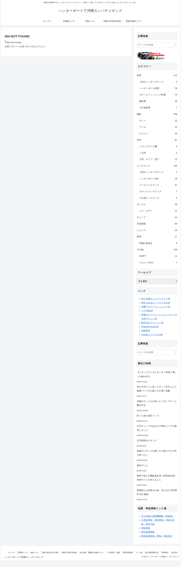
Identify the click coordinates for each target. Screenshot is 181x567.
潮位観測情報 (148, 532)
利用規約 (164, 552)
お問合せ (174, 552)
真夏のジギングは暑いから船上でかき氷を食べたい (157, 453)
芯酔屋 (144, 330)
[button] (175, 44)
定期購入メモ (22, 552)
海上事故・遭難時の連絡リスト (92, 552)
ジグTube (146, 310)
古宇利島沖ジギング (147, 440)
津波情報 (145, 528)
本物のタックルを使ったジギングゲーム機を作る (157, 403)
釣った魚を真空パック (148, 415)
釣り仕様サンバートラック (154, 298)
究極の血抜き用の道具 (50, 552)
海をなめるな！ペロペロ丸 (154, 303)
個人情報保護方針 (152, 552)
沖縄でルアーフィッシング (154, 306)
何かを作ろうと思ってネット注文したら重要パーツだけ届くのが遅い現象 (157, 389)
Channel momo (148, 326)
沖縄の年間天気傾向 (69, 552)
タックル (11, 552)
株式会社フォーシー (151, 322)
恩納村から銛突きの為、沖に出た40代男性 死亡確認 (157, 492)
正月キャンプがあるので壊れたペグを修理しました (157, 428)
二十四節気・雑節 (113, 552)
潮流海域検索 (128, 552)
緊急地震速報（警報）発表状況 (156, 536)
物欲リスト (34, 552)
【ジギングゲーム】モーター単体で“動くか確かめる (156, 374)
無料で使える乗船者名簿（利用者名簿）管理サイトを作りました (157, 478)
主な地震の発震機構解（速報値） (157, 516)
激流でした (142, 465)
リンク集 (139, 552)
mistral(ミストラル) (150, 334)
